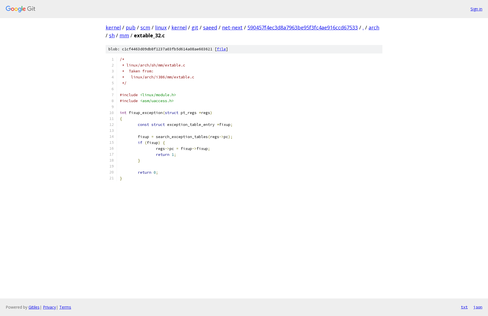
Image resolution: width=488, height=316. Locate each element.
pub (131, 27)
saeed (210, 27)
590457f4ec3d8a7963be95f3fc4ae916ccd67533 (302, 27)
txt (464, 306)
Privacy (49, 307)
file (221, 49)
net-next (232, 27)
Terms (65, 307)
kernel (113, 27)
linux (161, 27)
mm (124, 35)
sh (112, 35)
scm (145, 27)
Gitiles (34, 307)
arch (374, 27)
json (477, 306)
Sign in (476, 9)
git (194, 27)
